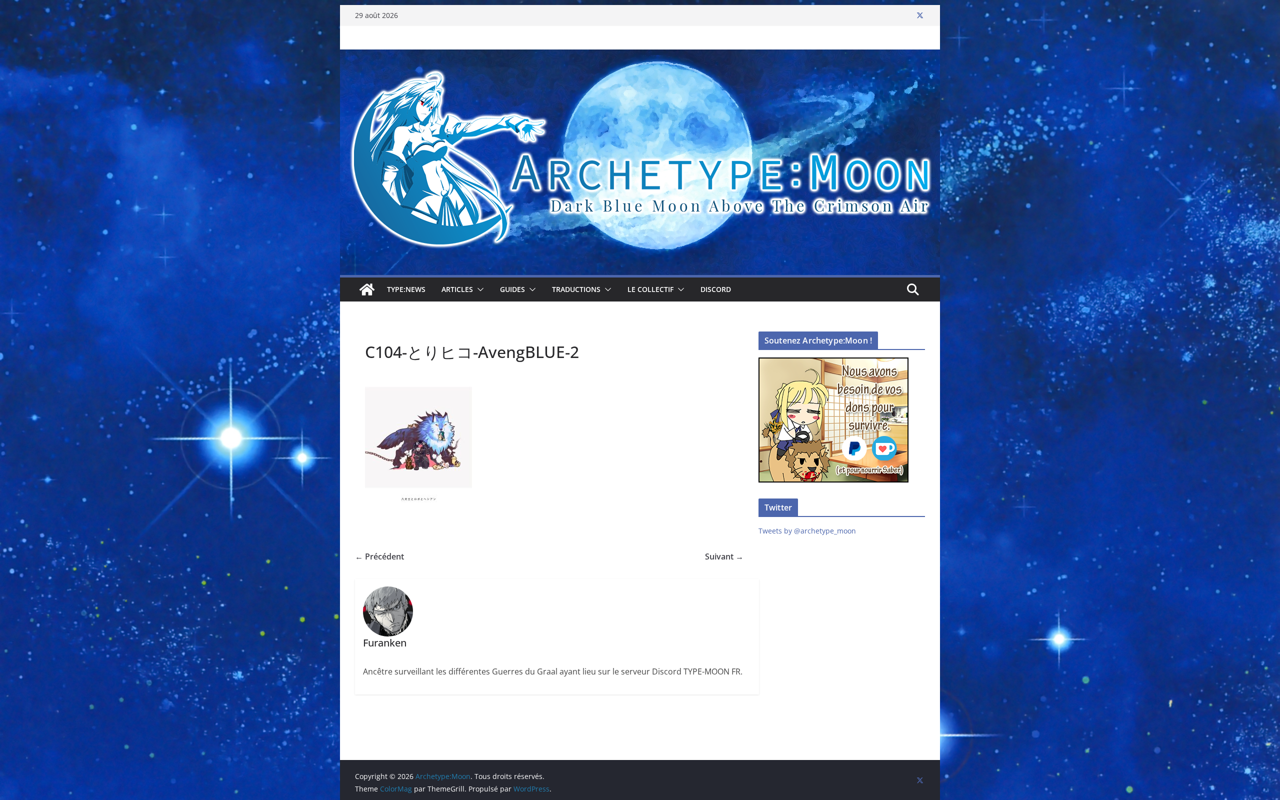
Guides (512, 289)
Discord (715, 289)
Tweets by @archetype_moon (807, 531)
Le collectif (651, 289)
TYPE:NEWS (406, 289)
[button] (478, 289)
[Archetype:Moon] (640, 56)
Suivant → (724, 556)
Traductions (576, 289)
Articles (457, 289)
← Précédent (379, 556)
